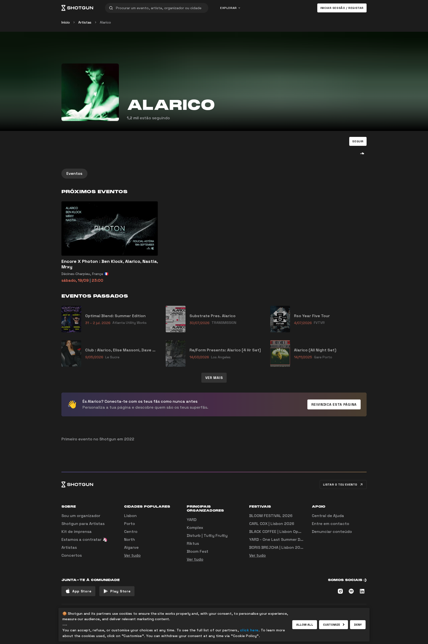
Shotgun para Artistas (83, 523)
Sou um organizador (80, 515)
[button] (358, 141)
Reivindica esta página (334, 404)
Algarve (131, 547)
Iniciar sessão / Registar (342, 8)
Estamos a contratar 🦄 (84, 539)
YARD (191, 519)
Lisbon (130, 515)
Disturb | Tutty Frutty (207, 535)
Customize (331, 625)
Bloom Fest (197, 551)
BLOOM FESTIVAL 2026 (271, 515)
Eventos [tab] (74, 173)
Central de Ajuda (328, 515)
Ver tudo (132, 555)
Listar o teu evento (340, 485)
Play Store (120, 591)
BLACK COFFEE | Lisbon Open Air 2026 (284, 531)
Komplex (195, 527)
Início (65, 22)
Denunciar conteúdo (332, 531)
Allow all (304, 625)
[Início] (77, 8)
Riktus (193, 543)
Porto (129, 523)
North (129, 539)
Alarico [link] (105, 22)
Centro (130, 531)
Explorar (228, 8)
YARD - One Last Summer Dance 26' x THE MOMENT (298, 539)
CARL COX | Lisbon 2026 (271, 523)
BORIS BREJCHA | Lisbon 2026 (277, 547)
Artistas (84, 22)
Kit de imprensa (76, 531)
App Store (81, 591)
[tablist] (214, 174)
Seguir (358, 141)
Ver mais (214, 377)
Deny (358, 625)
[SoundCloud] (362, 153)
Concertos (71, 555)
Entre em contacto (330, 523)
